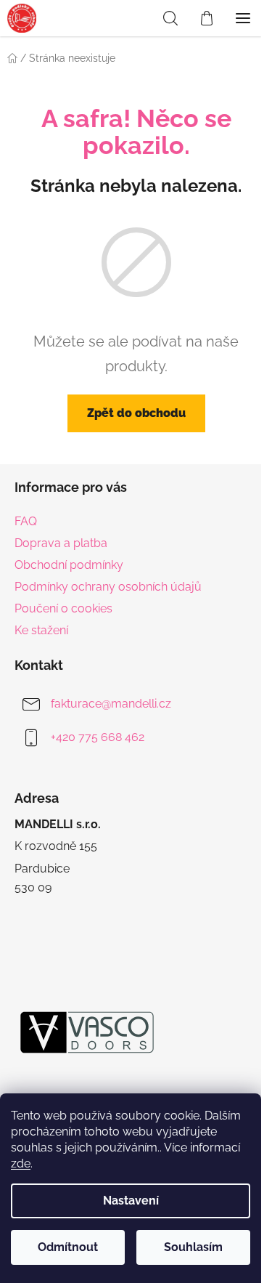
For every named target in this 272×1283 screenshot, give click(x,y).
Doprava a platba (61, 543)
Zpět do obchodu (136, 413)
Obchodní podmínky (69, 565)
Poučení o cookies (63, 608)
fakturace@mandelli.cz (111, 704)
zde (20, 1163)
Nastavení (131, 1200)
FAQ (26, 521)
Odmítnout (68, 1247)
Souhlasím (193, 1247)
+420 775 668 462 (97, 738)
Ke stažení (41, 630)
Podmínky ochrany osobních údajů (108, 587)
